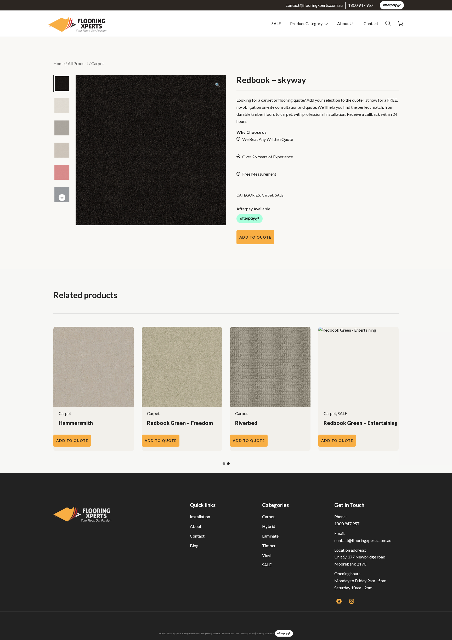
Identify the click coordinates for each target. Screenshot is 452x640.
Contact (371, 23)
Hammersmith (76, 423)
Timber (269, 545)
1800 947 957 (360, 5)
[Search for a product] (388, 23)
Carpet (97, 63)
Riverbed (246, 423)
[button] (217, 84)
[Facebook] (339, 601)
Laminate (270, 535)
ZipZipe (216, 633)
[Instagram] (351, 601)
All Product (78, 63)
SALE (276, 23)
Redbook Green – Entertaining (360, 423)
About (195, 526)
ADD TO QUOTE (255, 237)
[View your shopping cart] (401, 22)
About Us (345, 23)
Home (59, 63)
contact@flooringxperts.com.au (314, 5)
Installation (200, 516)
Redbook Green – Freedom (180, 423)
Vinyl (266, 555)
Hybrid (268, 526)
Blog (194, 545)
